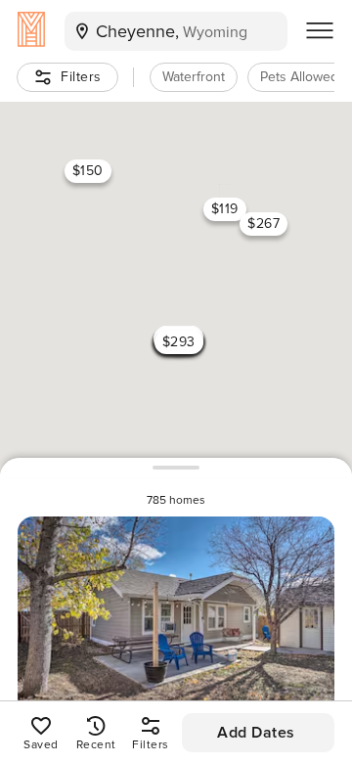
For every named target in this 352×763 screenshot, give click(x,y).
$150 (88, 170)
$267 (263, 223)
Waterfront (193, 76)
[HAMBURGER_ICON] (319, 31)
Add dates (256, 732)
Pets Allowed (299, 76)
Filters (81, 76)
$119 (225, 209)
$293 (179, 342)
